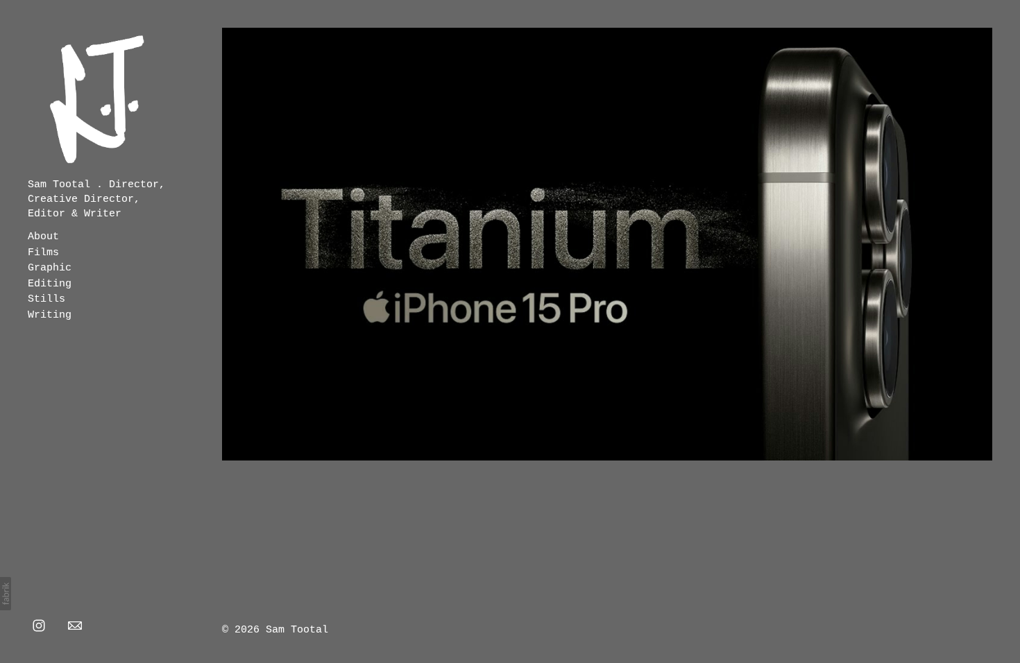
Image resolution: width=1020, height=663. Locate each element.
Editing (49, 284)
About (43, 237)
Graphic (49, 268)
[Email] (75, 624)
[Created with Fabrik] (5, 593)
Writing (49, 315)
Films (43, 253)
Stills (46, 299)
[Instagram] (39, 624)
